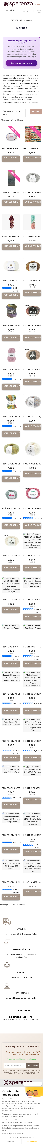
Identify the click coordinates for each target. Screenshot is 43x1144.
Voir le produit (12, 158)
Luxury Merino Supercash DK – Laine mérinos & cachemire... (32, 464)
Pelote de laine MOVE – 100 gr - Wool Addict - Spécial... (32, 326)
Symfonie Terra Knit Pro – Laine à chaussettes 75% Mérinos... (11, 237)
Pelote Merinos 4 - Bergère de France (11, 647)
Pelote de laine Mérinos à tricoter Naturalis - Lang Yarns (32, 192)
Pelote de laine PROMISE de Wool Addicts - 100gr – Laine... (32, 370)
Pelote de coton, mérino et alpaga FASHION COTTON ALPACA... (32, 417)
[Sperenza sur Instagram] (23, 1026)
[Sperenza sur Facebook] (20, 1026)
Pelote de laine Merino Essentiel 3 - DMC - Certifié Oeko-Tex (11, 882)
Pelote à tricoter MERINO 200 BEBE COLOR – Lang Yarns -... (11, 600)
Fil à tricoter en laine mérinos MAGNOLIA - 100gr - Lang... (32, 281)
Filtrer (36, 111)
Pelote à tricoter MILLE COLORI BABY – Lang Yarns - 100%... (32, 556)
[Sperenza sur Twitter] (17, 1026)
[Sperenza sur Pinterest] (25, 1026)
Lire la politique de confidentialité (13, 1134)
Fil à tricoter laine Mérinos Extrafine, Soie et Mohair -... (11, 509)
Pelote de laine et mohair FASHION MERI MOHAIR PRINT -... (11, 464)
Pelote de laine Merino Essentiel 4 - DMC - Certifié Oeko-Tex (32, 835)
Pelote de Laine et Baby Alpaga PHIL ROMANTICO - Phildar (11, 741)
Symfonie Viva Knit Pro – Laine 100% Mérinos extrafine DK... (32, 237)
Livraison (21, 929)
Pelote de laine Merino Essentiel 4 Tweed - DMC (11, 835)
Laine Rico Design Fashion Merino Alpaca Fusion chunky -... (11, 192)
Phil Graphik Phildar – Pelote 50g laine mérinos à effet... (11, 148)
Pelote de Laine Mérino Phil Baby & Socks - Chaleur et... (32, 741)
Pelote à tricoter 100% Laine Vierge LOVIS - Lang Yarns (11, 788)
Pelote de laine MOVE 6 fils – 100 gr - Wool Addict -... (11, 326)
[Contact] (7, 921)
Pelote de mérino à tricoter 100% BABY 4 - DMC (11, 281)
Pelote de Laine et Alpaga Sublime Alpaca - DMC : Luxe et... (11, 694)
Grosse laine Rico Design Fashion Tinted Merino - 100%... (32, 148)
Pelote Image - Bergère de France (32, 647)
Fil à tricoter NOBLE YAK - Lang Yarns (32, 882)
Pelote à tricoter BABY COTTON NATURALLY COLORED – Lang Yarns (11, 556)
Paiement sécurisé (21, 949)
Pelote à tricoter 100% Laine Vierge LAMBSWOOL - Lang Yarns (32, 788)
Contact (21, 972)
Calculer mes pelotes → (21, 63)
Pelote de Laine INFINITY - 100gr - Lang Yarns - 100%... (11, 417)
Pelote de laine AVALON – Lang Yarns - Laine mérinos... (11, 370)
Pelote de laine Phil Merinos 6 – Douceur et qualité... (32, 600)
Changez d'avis (21, 993)
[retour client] (7, 985)
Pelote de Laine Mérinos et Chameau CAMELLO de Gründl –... (32, 509)
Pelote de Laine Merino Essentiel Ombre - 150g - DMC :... (32, 694)
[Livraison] (7, 942)
